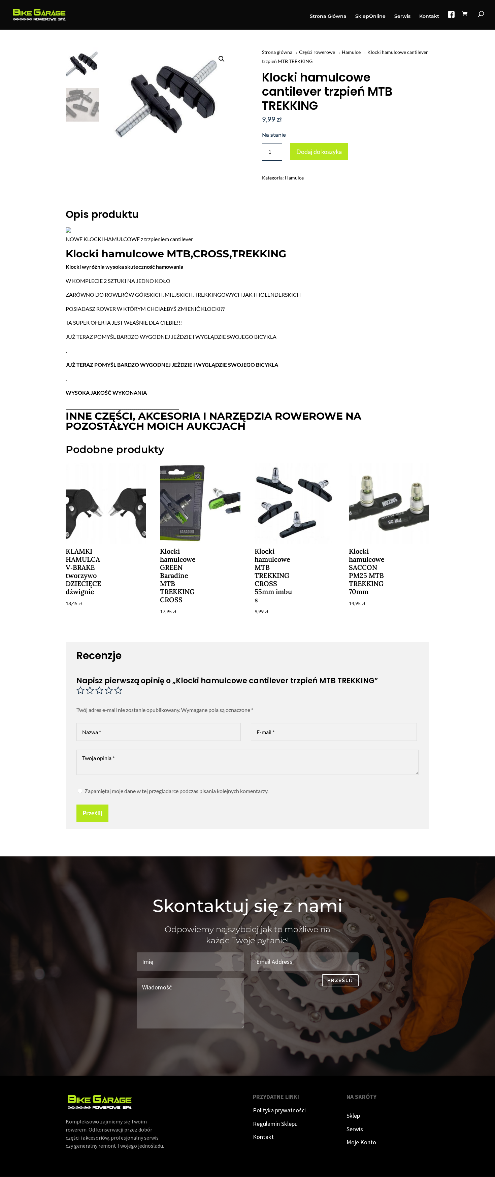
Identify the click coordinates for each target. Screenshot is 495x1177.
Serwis (402, 16)
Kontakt (429, 16)
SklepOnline (370, 16)
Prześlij (92, 813)
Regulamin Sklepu (275, 1123)
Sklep (353, 1115)
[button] (222, 59)
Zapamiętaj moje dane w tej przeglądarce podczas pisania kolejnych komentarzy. (176, 791)
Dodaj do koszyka (319, 151)
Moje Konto (361, 1142)
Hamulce (351, 52)
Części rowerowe (317, 52)
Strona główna (277, 52)
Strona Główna (328, 16)
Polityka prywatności (279, 1110)
